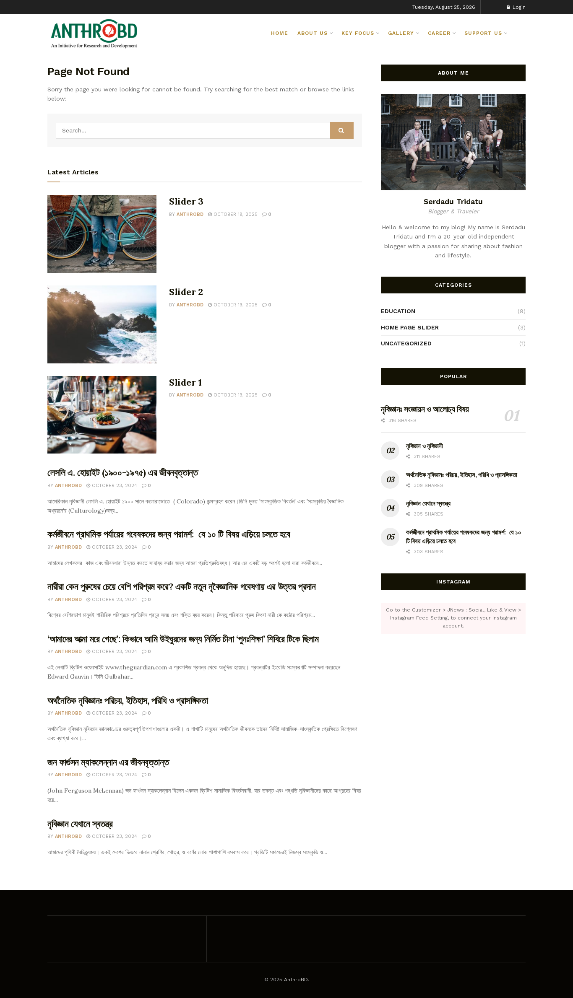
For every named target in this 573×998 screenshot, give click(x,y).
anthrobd (190, 214)
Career (439, 33)
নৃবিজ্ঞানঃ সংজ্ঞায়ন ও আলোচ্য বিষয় (425, 409)
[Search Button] (522, 33)
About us (312, 33)
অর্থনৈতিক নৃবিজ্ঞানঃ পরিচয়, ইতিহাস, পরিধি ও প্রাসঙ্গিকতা (127, 700)
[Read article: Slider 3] (101, 234)
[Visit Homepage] (94, 33)
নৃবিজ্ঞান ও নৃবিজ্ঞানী (424, 446)
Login (518, 7)
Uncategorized (406, 343)
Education (398, 311)
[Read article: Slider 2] (101, 324)
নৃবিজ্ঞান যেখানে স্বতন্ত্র (79, 824)
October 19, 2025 (235, 214)
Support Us (483, 33)
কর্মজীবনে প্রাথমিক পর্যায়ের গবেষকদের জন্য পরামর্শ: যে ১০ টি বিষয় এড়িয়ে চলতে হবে (168, 534)
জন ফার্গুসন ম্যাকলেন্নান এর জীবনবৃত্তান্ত (108, 762)
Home (279, 33)
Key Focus (357, 33)
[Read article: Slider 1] (101, 415)
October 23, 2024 (113, 485)
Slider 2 (186, 292)
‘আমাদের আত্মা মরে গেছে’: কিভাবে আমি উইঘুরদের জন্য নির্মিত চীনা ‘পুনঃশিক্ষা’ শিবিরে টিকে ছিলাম (183, 639)
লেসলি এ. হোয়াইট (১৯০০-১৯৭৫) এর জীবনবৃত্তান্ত (122, 472)
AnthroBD (296, 979)
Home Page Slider (410, 327)
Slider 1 (185, 382)
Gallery (401, 33)
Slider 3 (186, 201)
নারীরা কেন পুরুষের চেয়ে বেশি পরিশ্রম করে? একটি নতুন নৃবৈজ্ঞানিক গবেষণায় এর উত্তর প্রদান (181, 586)
